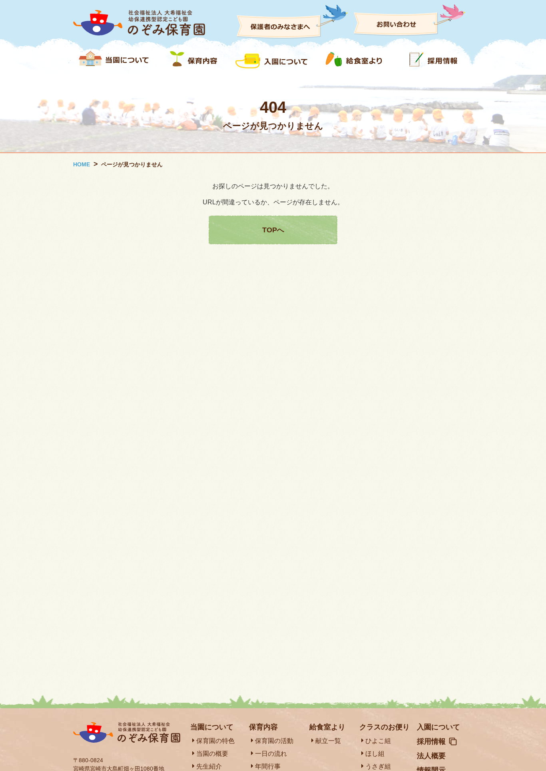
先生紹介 (209, 766)
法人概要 (431, 756)
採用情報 (431, 741)
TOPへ (273, 230)
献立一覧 (328, 740)
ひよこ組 (378, 740)
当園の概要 (212, 753)
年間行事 (268, 766)
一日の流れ (271, 753)
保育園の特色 (215, 740)
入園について (438, 727)
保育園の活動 (274, 740)
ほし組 (375, 753)
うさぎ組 (378, 766)
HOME (81, 164)
